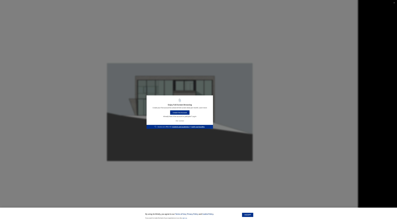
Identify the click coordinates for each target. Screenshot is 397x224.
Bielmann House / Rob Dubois (17, 4)
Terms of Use (180, 214)
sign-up (184, 218)
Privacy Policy (192, 214)
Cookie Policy (207, 214)
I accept (247, 215)
